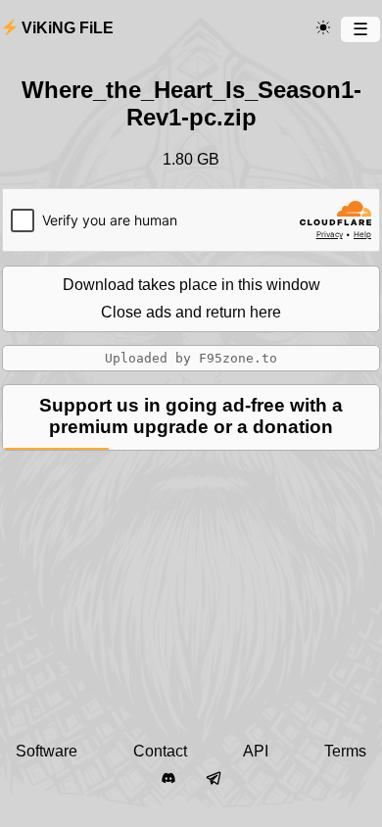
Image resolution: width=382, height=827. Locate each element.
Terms (345, 751)
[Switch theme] (323, 28)
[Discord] (168, 779)
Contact (160, 751)
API (255, 751)
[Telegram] (213, 779)
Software (46, 751)
